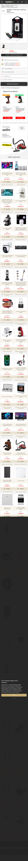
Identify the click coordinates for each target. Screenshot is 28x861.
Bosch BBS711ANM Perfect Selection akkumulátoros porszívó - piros (20, 369)
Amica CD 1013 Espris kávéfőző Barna (7, 453)
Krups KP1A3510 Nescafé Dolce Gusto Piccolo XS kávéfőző (21, 340)
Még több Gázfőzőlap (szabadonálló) (7, 408)
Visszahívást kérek (8, 68)
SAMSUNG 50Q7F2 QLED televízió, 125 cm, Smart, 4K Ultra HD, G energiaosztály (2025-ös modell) (7, 201)
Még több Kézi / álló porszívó (21, 294)
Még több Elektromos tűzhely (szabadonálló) (21, 324)
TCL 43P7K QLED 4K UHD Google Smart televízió (7, 425)
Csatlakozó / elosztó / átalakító (7, 6)
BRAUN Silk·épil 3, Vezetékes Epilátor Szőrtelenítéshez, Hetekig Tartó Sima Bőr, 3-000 (21, 229)
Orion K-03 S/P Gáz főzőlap (7, 396)
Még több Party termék (7, 379)
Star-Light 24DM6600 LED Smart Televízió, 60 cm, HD (21, 425)
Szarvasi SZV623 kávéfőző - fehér (20, 201)
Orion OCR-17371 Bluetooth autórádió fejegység (20, 256)
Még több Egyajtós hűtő (7, 491)
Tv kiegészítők (7, 5)
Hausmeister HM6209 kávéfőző (7, 229)
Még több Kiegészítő (21, 184)
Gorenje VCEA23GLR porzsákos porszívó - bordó (20, 453)
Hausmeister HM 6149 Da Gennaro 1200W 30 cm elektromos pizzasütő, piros (7, 312)
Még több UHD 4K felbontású (7, 184)
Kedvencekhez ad (7, 76)
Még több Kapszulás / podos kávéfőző (7, 295)
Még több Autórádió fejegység (21, 267)
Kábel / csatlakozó (14, 5)
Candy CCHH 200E (20, 480)
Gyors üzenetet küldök (9, 72)
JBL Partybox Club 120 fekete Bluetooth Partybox (7, 369)
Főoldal (2, 5)
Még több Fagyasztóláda (21, 492)
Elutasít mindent (14, 698)
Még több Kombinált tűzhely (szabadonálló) (20, 408)
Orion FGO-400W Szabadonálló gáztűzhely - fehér (21, 508)
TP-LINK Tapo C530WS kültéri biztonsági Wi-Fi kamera (7, 256)
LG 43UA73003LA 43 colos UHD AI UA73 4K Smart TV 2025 (7, 174)
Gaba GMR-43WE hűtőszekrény (7, 508)
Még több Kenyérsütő (7, 351)
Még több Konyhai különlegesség (7, 322)
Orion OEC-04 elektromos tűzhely (21, 312)
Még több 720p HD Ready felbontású (21, 437)
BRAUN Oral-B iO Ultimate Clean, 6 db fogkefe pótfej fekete (21, 174)
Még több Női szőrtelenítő (21, 239)
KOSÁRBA (8, 118)
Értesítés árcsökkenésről (7, 79)
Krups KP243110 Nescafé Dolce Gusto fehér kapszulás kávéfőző (7, 283)
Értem (14, 695)
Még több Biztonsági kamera (7, 266)
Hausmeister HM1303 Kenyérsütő (7, 340)
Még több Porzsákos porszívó (21, 464)
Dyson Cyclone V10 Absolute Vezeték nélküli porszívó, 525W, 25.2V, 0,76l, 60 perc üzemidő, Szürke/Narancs (20, 283)
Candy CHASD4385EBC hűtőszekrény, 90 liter (7, 481)
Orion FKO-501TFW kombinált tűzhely (21, 396)
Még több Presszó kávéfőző (20, 212)
